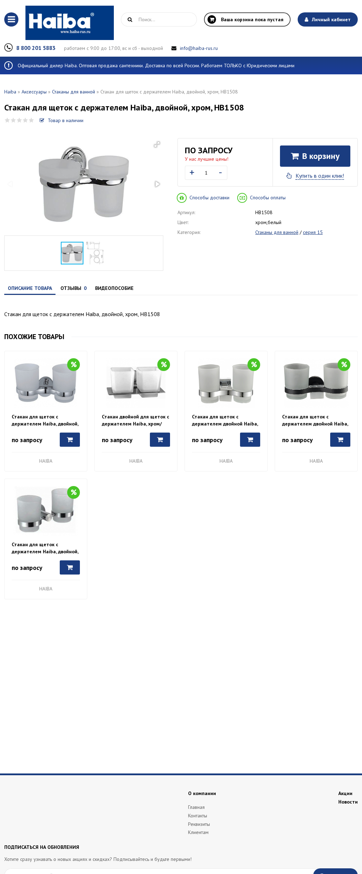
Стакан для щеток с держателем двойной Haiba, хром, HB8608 (225, 420)
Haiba (10, 91)
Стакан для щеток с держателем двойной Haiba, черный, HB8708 (315, 420)
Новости (348, 802)
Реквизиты (199, 824)
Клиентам (198, 832)
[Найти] (130, 19)
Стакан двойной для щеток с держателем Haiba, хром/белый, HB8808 (135, 420)
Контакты (197, 815)
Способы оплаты (268, 197)
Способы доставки (209, 197)
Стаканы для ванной (73, 91)
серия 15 (313, 232)
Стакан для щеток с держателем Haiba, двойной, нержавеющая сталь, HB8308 (46, 548)
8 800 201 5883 (36, 47)
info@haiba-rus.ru (199, 48)
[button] (157, 144)
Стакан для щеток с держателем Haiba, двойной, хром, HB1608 (45, 420)
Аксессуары (34, 91)
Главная (196, 807)
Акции (345, 793)
